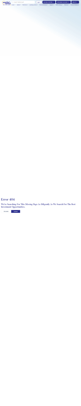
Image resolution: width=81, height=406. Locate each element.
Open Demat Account (62, 2)
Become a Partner (47, 2)
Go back (16, 211)
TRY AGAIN (6, 211)
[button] (13, 2)
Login (38, 2)
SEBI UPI (74, 2)
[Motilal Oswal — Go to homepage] (6, 3)
